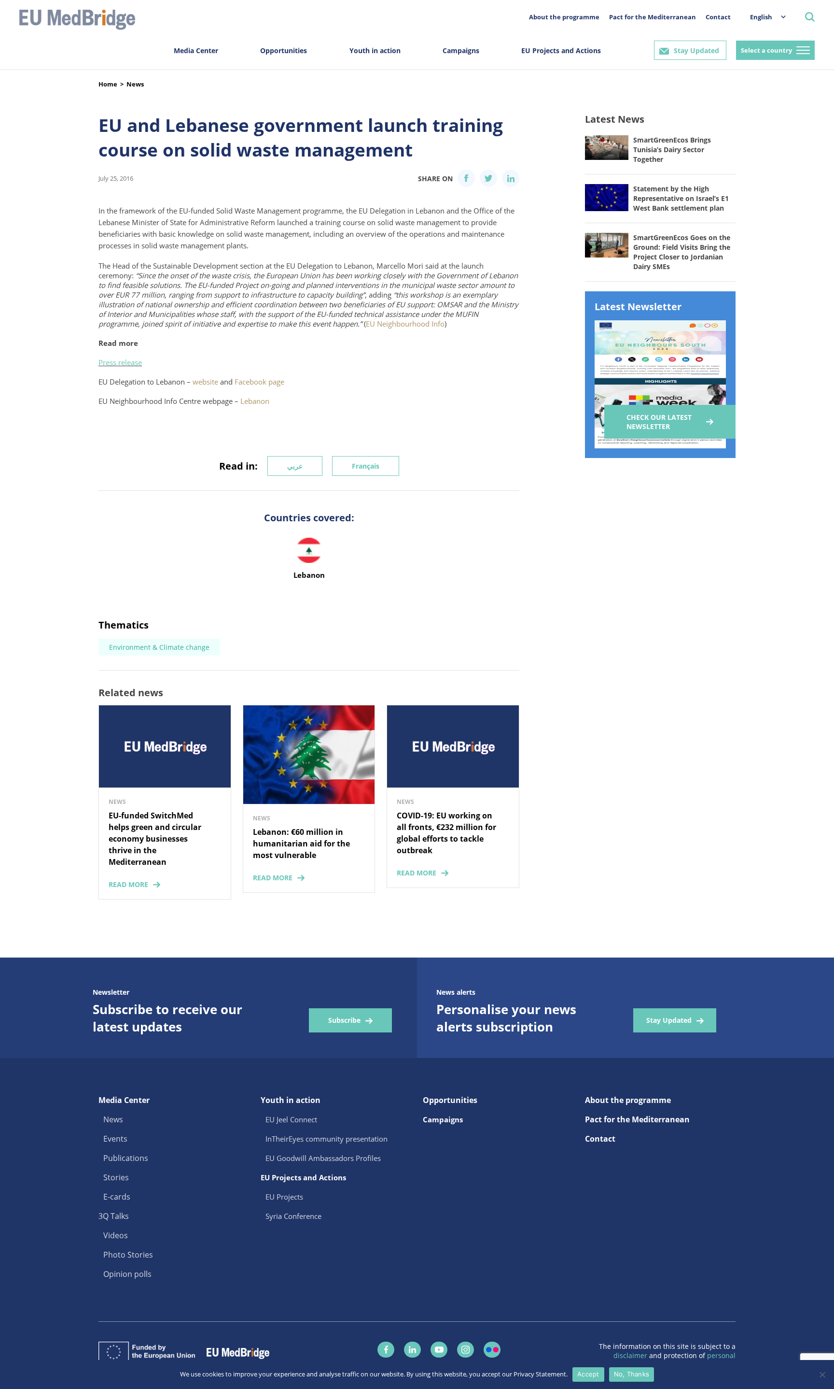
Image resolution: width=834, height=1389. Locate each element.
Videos (115, 1235)
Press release (120, 362)
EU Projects (284, 1197)
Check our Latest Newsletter (659, 422)
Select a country (766, 50)
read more (128, 884)
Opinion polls (127, 1274)
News (135, 84)
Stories (116, 1177)
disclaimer (631, 1355)
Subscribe (344, 1020)
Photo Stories (128, 1254)
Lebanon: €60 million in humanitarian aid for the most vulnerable (301, 843)
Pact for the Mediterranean (652, 17)
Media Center (196, 50)
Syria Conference (293, 1216)
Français (365, 466)
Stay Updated (696, 50)
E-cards (116, 1196)
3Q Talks (113, 1216)
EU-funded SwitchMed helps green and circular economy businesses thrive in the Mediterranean (155, 838)
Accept (588, 1374)
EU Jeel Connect (291, 1119)
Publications (125, 1158)
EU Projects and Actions (561, 50)
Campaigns (461, 50)
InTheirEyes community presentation (326, 1139)
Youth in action (375, 50)
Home (107, 84)
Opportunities (283, 50)
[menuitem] (763, 17)
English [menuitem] (761, 17)
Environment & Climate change (159, 647)
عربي (295, 466)
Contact (718, 17)
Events (115, 1138)
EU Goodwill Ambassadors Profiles (323, 1158)
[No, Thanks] (822, 1374)
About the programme (564, 17)
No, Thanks (632, 1374)
